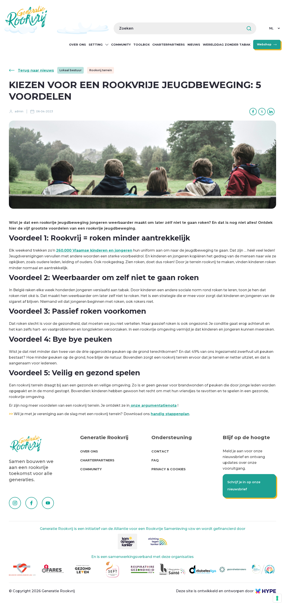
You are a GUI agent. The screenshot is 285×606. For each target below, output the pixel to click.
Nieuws (193, 44)
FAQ (155, 460)
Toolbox (141, 44)
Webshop (264, 44)
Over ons (77, 44)
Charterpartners (168, 44)
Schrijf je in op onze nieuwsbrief (243, 485)
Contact (160, 451)
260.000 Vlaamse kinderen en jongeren (94, 250)
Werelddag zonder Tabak (226, 44)
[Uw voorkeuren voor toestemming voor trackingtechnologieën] (277, 598)
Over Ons (89, 451)
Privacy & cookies (168, 469)
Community (121, 44)
